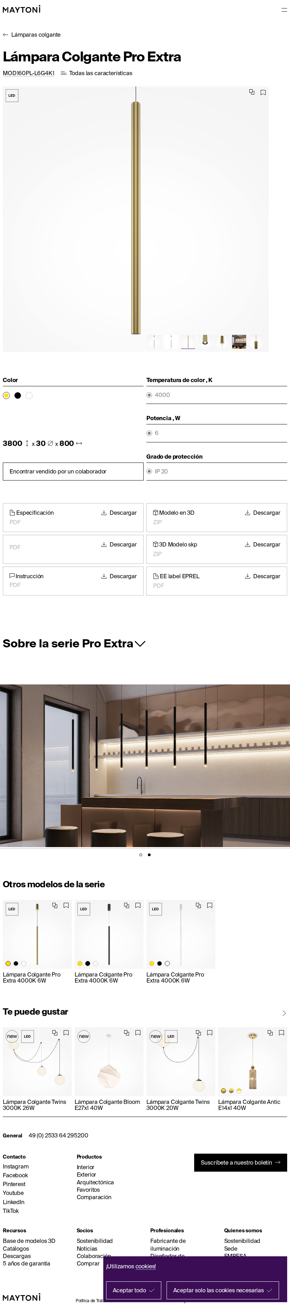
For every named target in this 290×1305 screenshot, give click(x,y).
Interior (86, 1167)
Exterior (87, 1174)
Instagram (16, 1166)
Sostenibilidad (95, 1241)
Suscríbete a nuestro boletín (236, 1162)
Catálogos (16, 1248)
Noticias (87, 1248)
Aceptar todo (129, 1290)
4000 (162, 395)
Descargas (17, 1256)
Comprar (88, 1263)
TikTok (11, 1211)
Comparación (94, 1197)
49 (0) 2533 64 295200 (58, 1135)
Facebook (15, 1175)
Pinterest (14, 1184)
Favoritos (88, 1189)
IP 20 (161, 472)
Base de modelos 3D (29, 1241)
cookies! (145, 1266)
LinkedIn (13, 1202)
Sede (230, 1248)
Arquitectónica (95, 1182)
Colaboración (94, 1256)
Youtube (13, 1193)
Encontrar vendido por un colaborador (58, 471)
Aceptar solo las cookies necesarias (218, 1290)
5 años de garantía (26, 1263)
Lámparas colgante (35, 34)
